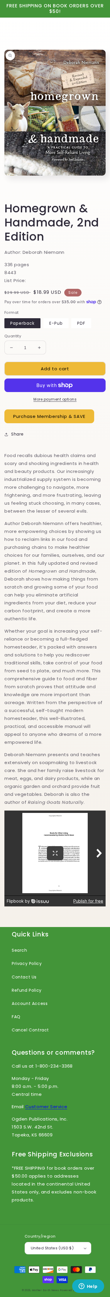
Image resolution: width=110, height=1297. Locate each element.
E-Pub (56, 323)
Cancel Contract (30, 1030)
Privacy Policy (27, 963)
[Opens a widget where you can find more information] (88, 1286)
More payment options (55, 399)
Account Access (30, 1003)
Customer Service (46, 1106)
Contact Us (24, 977)
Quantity (12, 336)
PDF (81, 323)
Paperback (22, 323)
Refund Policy (27, 990)
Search (19, 950)
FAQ (16, 1017)
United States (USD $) (52, 1248)
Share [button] (17, 434)
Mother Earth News (45, 1290)
